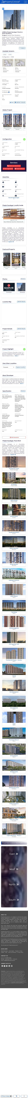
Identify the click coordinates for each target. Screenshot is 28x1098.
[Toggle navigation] (25, 2)
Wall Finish (4, 420)
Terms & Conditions (12, 952)
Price (16, 83)
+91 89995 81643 (7, 957)
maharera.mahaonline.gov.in (17, 982)
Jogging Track (18, 189)
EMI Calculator (15, 437)
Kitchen (16, 403)
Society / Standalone (19, 87)
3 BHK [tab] (9, 54)
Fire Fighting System (6, 189)
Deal (12, 102)
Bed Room (4, 150)
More (16, 355)
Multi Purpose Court (19, 193)
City (3, 98)
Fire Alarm (4, 429)
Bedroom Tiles (5, 403)
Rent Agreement (8, 168)
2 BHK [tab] (4, 54)
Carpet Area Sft (5, 83)
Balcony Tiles (5, 394)
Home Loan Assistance (14, 165)
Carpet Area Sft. (5, 146)
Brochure (23, 278)
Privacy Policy (20, 952)
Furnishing (17, 153)
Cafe (16, 180)
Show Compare (6, 1096)
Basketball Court (5, 180)
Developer (4, 79)
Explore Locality (20, 367)
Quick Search (11, 951)
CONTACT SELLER (20, 102)
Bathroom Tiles (18, 394)
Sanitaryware (17, 413)
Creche (16, 185)
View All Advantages (13, 197)
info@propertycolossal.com (9, 960)
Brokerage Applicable (6, 94)
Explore (10, 241)
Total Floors (4, 142)
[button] (11, 29)
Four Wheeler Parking (19, 150)
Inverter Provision (18, 429)
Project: (4, 35)
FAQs (6, 952)
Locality (4, 87)
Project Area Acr (5, 336)
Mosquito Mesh (18, 420)
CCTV (3, 185)
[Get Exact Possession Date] (8, 92)
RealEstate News (4, 951)
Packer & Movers (20, 168)
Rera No (16, 90)
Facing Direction (6, 153)
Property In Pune (18, 951)
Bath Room (17, 146)
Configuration (18, 79)
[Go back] (3, 9)
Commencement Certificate (5, 340)
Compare (22, 48)
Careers (2, 952)
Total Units (4, 332)
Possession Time (6, 90)
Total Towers (17, 332)
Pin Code (17, 94)
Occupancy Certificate (20, 336)
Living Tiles (4, 413)
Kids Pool (4, 193)
